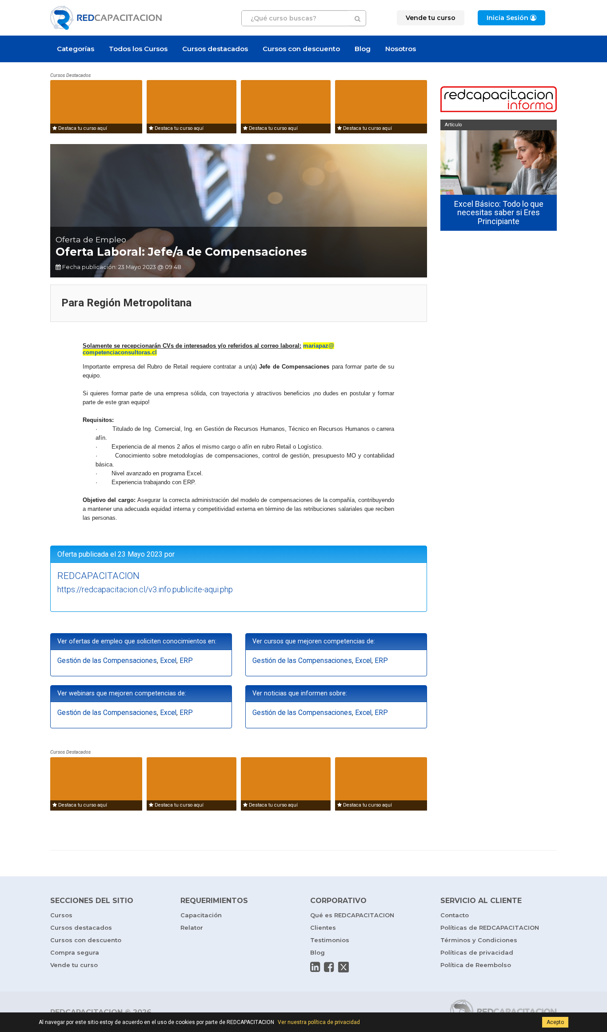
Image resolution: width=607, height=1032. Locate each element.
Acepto (555, 1022)
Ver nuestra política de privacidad (319, 1022)
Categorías (75, 48)
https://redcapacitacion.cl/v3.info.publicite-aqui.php (145, 589)
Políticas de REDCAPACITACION (489, 927)
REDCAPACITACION (98, 575)
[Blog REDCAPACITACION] (498, 100)
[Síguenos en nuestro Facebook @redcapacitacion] (329, 967)
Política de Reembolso (475, 964)
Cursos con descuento (301, 48)
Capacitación (201, 915)
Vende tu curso (74, 964)
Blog (363, 48)
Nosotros (400, 48)
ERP (186, 661)
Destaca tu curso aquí (82, 128)
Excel (168, 661)
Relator (191, 927)
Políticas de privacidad (476, 952)
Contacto (454, 915)
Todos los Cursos (138, 48)
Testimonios (329, 940)
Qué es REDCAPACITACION (352, 915)
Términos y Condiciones (478, 940)
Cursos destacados (215, 48)
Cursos (61, 915)
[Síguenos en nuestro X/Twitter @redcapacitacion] (343, 967)
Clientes (323, 927)
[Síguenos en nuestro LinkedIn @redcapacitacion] (315, 967)
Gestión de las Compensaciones (107, 661)
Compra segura (74, 952)
